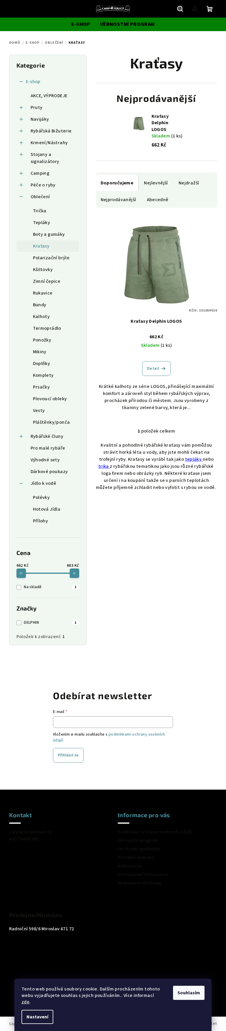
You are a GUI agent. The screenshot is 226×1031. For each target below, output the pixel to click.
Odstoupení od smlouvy (143, 874)
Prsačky (41, 387)
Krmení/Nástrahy (49, 142)
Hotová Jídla (47, 509)
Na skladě (50, 587)
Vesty (39, 410)
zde (25, 1002)
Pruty (37, 107)
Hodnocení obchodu (139, 883)
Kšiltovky (43, 269)
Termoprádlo (47, 328)
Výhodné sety (45, 460)
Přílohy (40, 521)
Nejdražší (189, 183)
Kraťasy (41, 246)
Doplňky (41, 363)
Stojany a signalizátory (45, 158)
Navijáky (40, 119)
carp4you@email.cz (30, 832)
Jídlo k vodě (43, 483)
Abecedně (158, 199)
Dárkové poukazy (49, 471)
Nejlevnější (156, 183)
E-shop (33, 81)
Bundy (39, 305)
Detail (153, 368)
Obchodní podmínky (139, 849)
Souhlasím (188, 993)
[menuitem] (81, 24)
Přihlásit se (68, 755)
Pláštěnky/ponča (51, 422)
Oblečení (40, 197)
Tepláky (41, 222)
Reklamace (130, 866)
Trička (39, 211)
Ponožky (42, 340)
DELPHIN (50, 622)
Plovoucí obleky (50, 399)
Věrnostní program (138, 840)
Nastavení (37, 1017)
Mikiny (39, 352)
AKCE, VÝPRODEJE (49, 95)
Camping (40, 173)
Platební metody (136, 857)
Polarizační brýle (51, 258)
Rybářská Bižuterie (51, 131)
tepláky (194, 459)
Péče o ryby (43, 185)
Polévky (41, 497)
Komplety (43, 375)
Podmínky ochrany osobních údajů (155, 832)
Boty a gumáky (49, 234)
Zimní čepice (47, 281)
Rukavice (43, 293)
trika (104, 466)
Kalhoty (41, 316)
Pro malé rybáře (48, 448)
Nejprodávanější (118, 199)
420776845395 (24, 839)
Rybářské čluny (47, 436)
